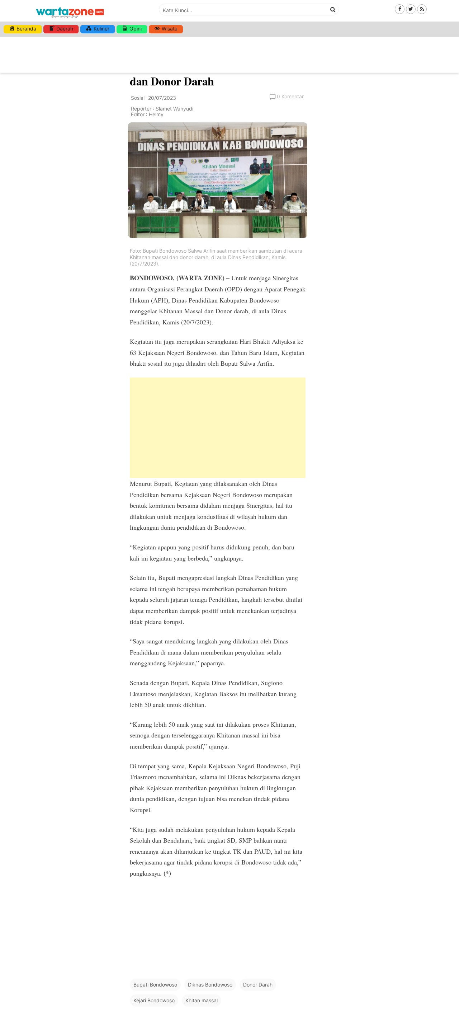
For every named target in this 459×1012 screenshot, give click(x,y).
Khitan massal (201, 1000)
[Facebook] (399, 9)
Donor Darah (258, 984)
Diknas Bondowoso (210, 984)
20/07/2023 (162, 98)
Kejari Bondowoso (154, 1000)
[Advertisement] (218, 428)
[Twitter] (411, 9)
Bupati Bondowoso (155, 984)
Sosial (138, 98)
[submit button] (333, 9)
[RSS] (422, 9)
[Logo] (70, 19)
